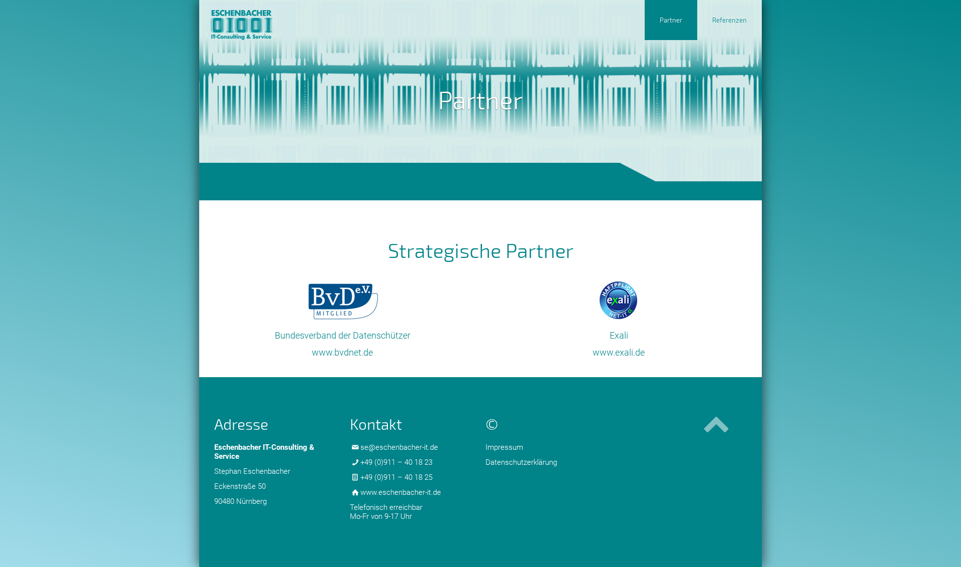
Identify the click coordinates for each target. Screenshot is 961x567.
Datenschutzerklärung (521, 462)
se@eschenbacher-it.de (399, 447)
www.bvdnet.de (342, 352)
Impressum (504, 447)
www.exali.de (619, 352)
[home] (264, 20)
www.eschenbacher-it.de (400, 492)
